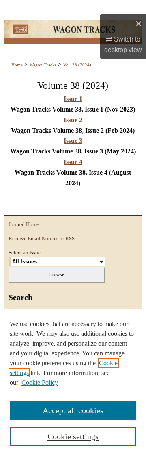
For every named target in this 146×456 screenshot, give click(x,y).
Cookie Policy (39, 382)
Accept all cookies (73, 410)
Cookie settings (73, 436)
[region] (73, 382)
